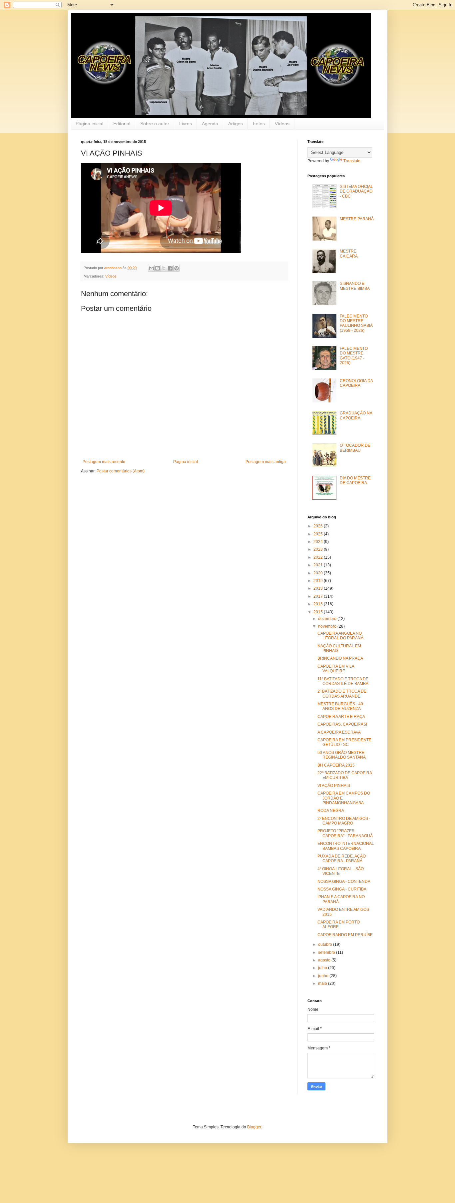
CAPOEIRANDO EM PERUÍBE (345, 934)
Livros (185, 123)
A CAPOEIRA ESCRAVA (339, 732)
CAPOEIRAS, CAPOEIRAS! (342, 724)
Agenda (210, 123)
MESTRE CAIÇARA (349, 253)
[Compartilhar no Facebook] (170, 268)
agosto (324, 960)
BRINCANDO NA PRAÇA (340, 658)
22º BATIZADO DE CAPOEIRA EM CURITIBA (344, 775)
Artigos (235, 123)
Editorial (121, 123)
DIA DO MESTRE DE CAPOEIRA (355, 480)
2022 (318, 557)
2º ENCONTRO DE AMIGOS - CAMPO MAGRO (343, 821)
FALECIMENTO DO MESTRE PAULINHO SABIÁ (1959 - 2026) (356, 323)
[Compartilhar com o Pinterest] (176, 268)
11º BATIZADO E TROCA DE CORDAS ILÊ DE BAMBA (342, 681)
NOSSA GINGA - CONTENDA (343, 881)
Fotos (259, 123)
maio (323, 983)
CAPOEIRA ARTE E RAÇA (341, 716)
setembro (327, 952)
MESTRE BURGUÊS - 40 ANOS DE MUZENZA (340, 706)
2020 (318, 573)
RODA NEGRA (330, 810)
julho (323, 967)
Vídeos (282, 123)
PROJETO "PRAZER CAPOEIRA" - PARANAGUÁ (345, 833)
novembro (327, 626)
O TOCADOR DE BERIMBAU (355, 447)
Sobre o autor (154, 123)
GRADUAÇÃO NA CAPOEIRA (356, 415)
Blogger (254, 1127)
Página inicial (89, 123)
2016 (318, 604)
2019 (318, 580)
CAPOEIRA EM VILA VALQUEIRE (335, 668)
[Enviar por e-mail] (151, 268)
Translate (351, 161)
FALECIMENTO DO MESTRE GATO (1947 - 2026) (354, 355)
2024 (318, 541)
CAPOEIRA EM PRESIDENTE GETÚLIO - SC (344, 742)
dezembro (327, 618)
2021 (318, 565)
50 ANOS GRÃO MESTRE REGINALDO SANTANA (341, 755)
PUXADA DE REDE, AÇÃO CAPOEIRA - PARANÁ (341, 858)
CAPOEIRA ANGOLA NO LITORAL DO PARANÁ (340, 635)
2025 (318, 534)
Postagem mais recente (104, 461)
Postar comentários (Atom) (121, 471)
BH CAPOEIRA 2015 (336, 765)
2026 (318, 526)
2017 (318, 596)
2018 (318, 588)
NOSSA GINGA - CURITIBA (341, 889)
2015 (318, 612)
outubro (325, 944)
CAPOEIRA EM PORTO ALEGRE (338, 924)
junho (323, 975)
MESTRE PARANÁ (357, 219)
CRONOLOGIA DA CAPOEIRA (356, 383)
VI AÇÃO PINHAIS (333, 785)
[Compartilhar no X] (164, 268)
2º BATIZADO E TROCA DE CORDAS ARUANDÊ (341, 693)
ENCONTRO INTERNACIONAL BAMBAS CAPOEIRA (345, 846)
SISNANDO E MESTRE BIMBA (355, 286)
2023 (318, 549)
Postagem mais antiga (265, 461)
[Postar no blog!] (157, 268)
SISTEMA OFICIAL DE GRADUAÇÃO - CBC (356, 191)
